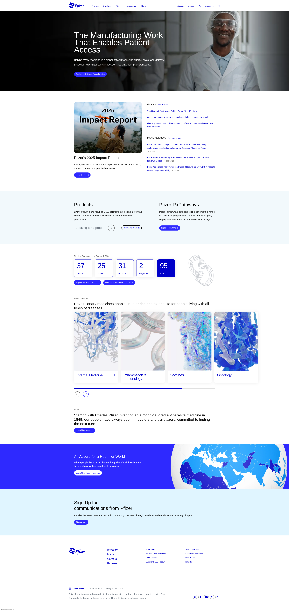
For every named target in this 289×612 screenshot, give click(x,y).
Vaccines (177, 375)
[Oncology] (254, 375)
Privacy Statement (191, 549)
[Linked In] (206, 597)
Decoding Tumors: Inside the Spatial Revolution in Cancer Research (178, 117)
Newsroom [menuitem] (131, 6)
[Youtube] (217, 597)
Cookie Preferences (7, 610)
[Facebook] (200, 597)
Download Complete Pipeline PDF (119, 283)
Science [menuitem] (95, 6)
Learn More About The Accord (89, 473)
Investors (190, 6)
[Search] (111, 228)
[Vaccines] (208, 375)
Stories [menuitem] (119, 6)
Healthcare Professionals (156, 554)
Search (200, 6)
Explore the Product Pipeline (87, 283)
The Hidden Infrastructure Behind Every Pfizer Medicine (172, 111)
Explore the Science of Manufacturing (90, 74)
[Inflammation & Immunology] (161, 375)
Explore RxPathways (170, 228)
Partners (112, 563)
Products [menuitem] (107, 6)
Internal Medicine (90, 375)
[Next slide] (86, 394)
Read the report (82, 175)
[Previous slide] (77, 394)
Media (110, 554)
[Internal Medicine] (114, 375)
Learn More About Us (85, 430)
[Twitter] (195, 597)
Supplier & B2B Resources (156, 562)
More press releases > (175, 138)
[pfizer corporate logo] (76, 5)
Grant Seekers (151, 558)
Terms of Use (189, 558)
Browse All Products (132, 228)
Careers (180, 6)
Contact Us (209, 6)
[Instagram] (212, 597)
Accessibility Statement (193, 554)
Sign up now (82, 522)
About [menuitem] (143, 6)
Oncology (224, 375)
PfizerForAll (150, 549)
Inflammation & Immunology (135, 377)
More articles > (163, 104)
